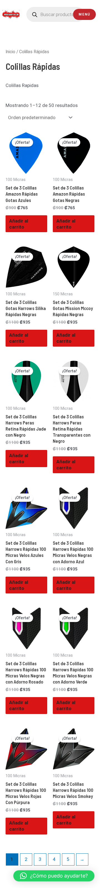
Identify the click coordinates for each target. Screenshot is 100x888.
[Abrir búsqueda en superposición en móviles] (56, 14)
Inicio (10, 51)
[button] (53, 875)
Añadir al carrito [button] (18, 224)
